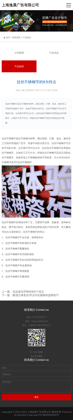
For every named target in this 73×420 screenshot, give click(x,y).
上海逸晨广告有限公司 (20, 5)
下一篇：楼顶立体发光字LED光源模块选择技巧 (30, 295)
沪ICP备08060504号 (48, 415)
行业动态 (54, 52)
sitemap (33, 415)
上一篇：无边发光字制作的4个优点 (23, 291)
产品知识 (27, 37)
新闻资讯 (16, 37)
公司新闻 (19, 52)
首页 (8, 37)
